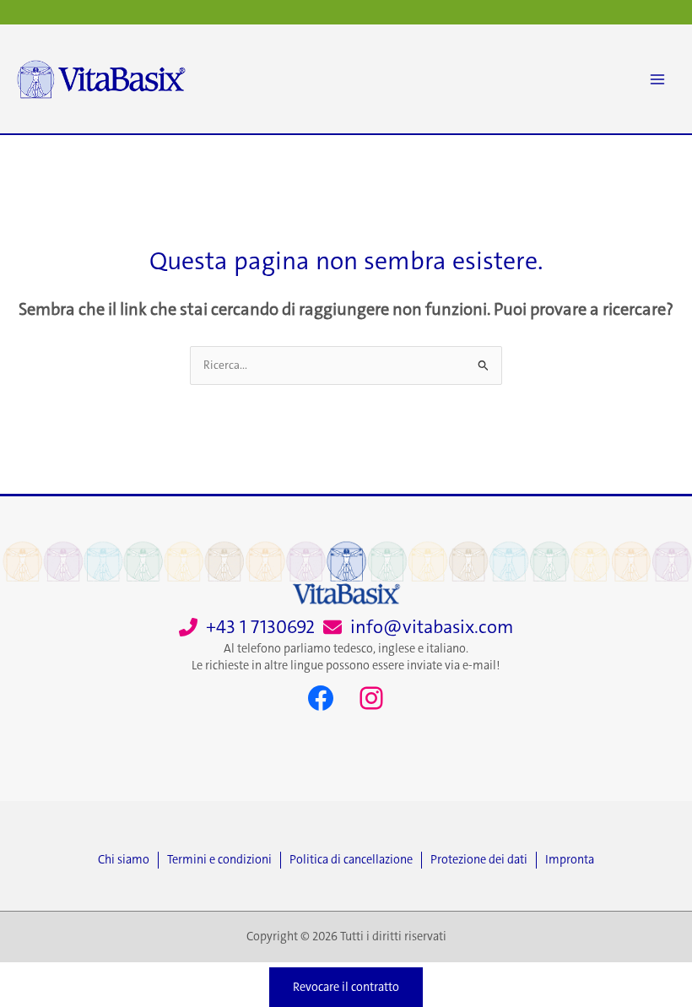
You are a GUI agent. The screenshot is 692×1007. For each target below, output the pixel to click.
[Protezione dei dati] (483, 860)
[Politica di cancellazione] (355, 860)
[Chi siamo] (128, 860)
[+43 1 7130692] (247, 627)
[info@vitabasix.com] (418, 627)
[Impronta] (569, 860)
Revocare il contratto (346, 987)
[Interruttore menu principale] (657, 79)
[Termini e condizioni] (223, 860)
